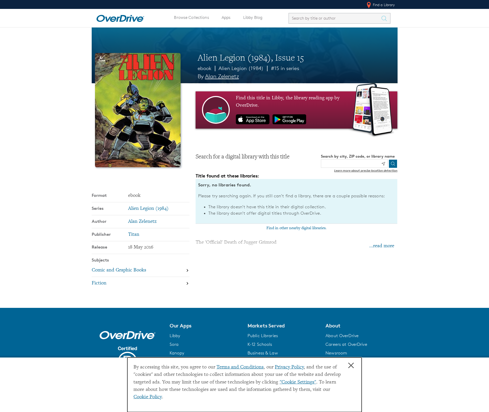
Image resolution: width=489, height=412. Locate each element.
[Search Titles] (385, 18)
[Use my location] (383, 164)
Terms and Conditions (240, 367)
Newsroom (336, 352)
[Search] (393, 164)
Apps (226, 17)
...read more (381, 246)
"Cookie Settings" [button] (298, 382)
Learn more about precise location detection (365, 170)
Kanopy (177, 352)
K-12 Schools (260, 344)
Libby (175, 335)
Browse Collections (191, 17)
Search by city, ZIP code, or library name (358, 156)
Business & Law (263, 352)
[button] (205, 325)
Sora (174, 344)
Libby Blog (252, 17)
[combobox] (335, 18)
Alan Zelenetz (222, 76)
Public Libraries (263, 335)
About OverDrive (342, 335)
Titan (133, 234)
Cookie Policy (147, 397)
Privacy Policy (289, 367)
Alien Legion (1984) (241, 68)
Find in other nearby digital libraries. (296, 228)
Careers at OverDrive (346, 344)
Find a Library (383, 5)
